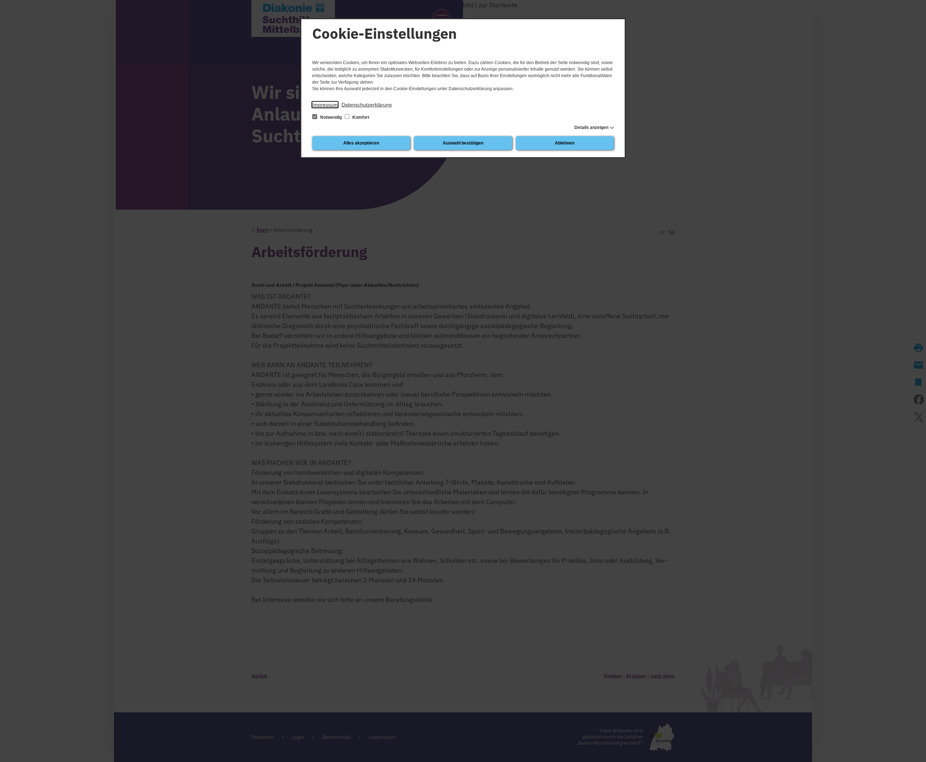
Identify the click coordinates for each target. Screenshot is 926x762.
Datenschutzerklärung (366, 105)
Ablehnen (564, 143)
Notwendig (331, 117)
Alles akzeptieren (361, 143)
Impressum (325, 105)
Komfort (360, 117)
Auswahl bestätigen (463, 143)
